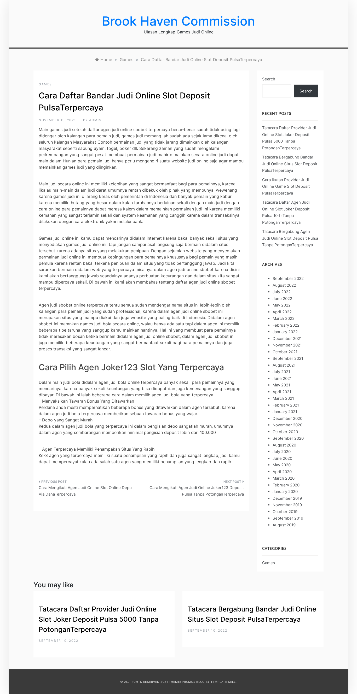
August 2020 (284, 445)
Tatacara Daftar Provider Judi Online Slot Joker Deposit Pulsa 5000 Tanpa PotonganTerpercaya (99, 619)
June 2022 (282, 298)
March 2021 (283, 398)
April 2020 (282, 471)
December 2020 (287, 418)
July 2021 (281, 371)
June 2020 (282, 458)
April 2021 (282, 391)
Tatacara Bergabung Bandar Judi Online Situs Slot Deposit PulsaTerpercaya (289, 164)
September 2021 (288, 358)
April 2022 (282, 311)
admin (95, 120)
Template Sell (223, 682)
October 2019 (285, 511)
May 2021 (281, 385)
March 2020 (284, 478)
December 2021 (287, 338)
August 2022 (284, 285)
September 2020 (288, 438)
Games (45, 84)
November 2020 (287, 424)
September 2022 (288, 278)
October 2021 (285, 351)
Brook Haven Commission (178, 21)
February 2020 (286, 485)
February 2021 (286, 405)
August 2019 (284, 524)
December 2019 (287, 498)
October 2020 (285, 431)
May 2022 (282, 305)
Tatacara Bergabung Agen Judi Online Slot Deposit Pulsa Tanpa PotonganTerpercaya (290, 238)
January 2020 (285, 491)
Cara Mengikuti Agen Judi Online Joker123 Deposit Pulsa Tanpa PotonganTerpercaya (196, 491)
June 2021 (282, 378)
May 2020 (282, 464)
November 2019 (287, 504)
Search (268, 79)
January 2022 (285, 331)
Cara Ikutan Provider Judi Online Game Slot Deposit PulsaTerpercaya (286, 186)
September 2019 (288, 518)
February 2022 (286, 325)
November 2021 (287, 345)
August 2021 (284, 365)
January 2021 (285, 411)
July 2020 (282, 451)
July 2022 (282, 291)
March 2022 (284, 318)
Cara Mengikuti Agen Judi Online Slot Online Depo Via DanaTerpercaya (85, 491)
